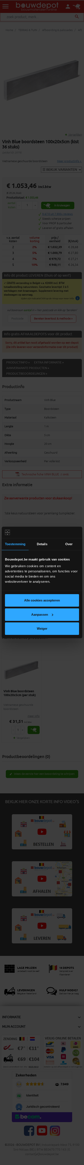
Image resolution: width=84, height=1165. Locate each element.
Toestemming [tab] (15, 544)
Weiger (42, 628)
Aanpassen (39, 614)
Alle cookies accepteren (42, 600)
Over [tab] (69, 544)
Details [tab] (42, 544)
